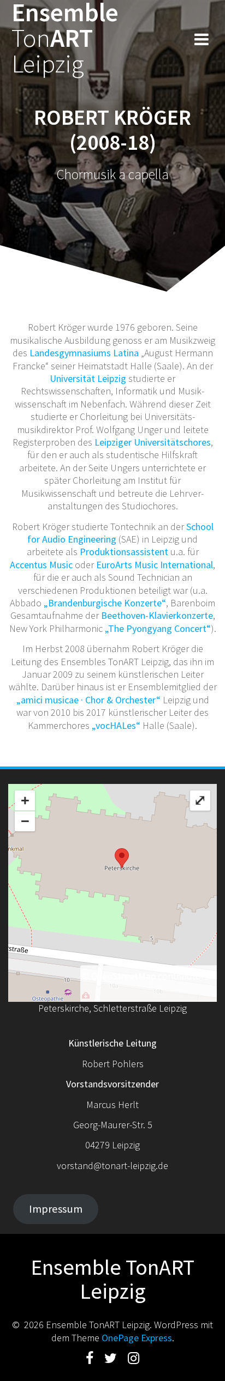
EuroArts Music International (154, 564)
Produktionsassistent (124, 551)
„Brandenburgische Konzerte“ (105, 603)
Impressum (55, 1209)
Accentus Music (41, 564)
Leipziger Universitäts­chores (152, 442)
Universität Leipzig (88, 378)
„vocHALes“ (116, 725)
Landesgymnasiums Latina (84, 352)
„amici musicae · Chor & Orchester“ (88, 699)
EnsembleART (65, 38)
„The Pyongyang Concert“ (158, 628)
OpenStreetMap (123, 976)
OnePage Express (137, 1337)
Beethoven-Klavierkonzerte (157, 615)
